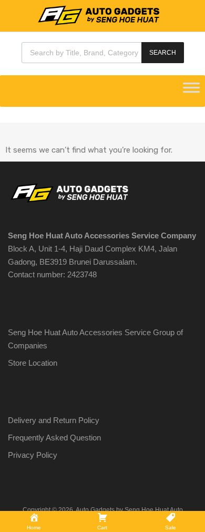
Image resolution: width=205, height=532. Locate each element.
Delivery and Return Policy (53, 420)
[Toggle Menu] (191, 91)
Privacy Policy (32, 454)
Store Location (32, 362)
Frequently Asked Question (54, 437)
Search (162, 52)
